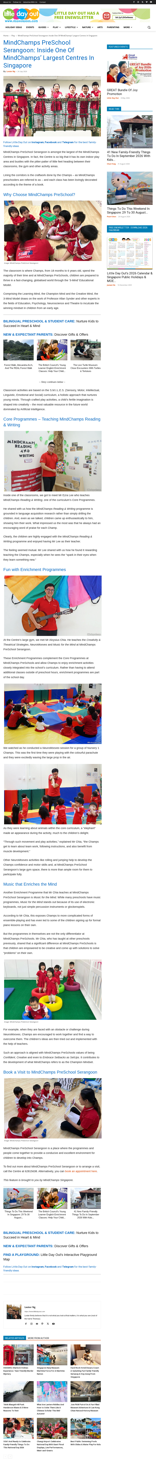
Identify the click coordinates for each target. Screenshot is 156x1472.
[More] (55, 1288)
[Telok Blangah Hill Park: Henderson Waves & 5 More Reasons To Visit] (18, 1391)
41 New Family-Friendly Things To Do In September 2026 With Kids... (85, 1214)
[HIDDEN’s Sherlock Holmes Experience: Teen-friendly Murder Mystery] (18, 1354)
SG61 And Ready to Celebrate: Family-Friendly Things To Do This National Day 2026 (17, 1444)
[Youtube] (151, 2)
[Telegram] (48, 1288)
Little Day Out (113, 98)
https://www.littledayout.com (35, 1311)
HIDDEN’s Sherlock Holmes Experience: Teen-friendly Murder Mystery (18, 1371)
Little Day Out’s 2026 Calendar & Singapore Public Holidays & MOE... (129, 277)
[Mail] (38, 1324)
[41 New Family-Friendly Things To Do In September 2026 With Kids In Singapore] (86, 1198)
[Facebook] (134, 2)
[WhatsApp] (27, 1288)
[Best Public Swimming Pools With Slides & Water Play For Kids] (86, 1428)
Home (6, 35)
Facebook (51, 142)
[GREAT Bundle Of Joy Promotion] (130, 69)
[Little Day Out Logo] (21, 15)
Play (13, 35)
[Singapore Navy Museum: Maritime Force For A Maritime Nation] (52, 1354)
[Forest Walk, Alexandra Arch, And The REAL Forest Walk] (18, 349)
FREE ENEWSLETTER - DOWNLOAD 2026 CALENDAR (128, 228)
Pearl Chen (111, 216)
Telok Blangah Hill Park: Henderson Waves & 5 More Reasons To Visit (15, 1407)
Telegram (68, 142)
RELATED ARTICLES (14, 1338)
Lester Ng (11, 71)
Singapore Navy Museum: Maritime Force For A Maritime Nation (51, 1371)
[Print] (41, 1288)
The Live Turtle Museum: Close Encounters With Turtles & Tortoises (86, 368)
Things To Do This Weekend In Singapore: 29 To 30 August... (19, 1214)
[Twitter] (142, 2)
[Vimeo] (146, 2)
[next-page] (10, 1457)
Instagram (38, 142)
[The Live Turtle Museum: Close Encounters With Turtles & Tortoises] (86, 349)
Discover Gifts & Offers (71, 334)
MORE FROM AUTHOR (38, 1338)
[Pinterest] (20, 1288)
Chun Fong (111, 164)
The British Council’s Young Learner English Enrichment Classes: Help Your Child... (52, 368)
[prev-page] (5, 1457)
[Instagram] (138, 2)
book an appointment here (81, 1171)
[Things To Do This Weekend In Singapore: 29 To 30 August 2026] (18, 1198)
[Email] (34, 1288)
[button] (149, 27)
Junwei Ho (111, 285)
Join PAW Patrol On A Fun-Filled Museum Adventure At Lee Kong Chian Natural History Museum (85, 1407)
